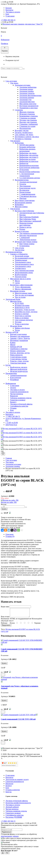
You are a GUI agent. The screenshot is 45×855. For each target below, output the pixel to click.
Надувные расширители (28, 106)
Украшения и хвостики (28, 108)
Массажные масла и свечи (20, 279)
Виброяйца (19, 205)
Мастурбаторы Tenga (27, 219)
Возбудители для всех (18, 367)
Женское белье (16, 301)
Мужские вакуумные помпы (26, 242)
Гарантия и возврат (17, 400)
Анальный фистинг (27, 102)
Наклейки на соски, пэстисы (26, 312)
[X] (12, 530)
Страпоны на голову (27, 126)
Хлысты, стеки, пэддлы (19, 361)
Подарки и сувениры (23, 139)
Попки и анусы (25, 227)
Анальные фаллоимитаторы (30, 95)
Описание (10, 534)
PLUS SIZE (19, 303)
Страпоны (19, 110)
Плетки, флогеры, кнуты (20, 353)
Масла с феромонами (23, 289)
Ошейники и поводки (18, 349)
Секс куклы (19, 248)
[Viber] (15, 530)
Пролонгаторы (20, 277)
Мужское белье (16, 326)
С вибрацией (24, 237)
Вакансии (14, 396)
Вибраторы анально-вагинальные (27, 150)
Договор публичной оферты (21, 404)
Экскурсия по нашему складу (17, 779)
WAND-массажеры (26, 145)
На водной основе (22, 256)
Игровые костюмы (22, 305)
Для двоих (14, 83)
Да (3, 853)
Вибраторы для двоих (28, 153)
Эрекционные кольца (27, 240)
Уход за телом (20, 297)
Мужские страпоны (27, 114)
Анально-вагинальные (28, 182)
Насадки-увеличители (28, 235)
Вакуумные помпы (26, 244)
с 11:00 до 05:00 (12, 423)
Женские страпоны (26, 112)
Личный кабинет (12, 807)
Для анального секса (23, 262)
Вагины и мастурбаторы (24, 211)
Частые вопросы (16, 394)
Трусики (18, 322)
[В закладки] (3, 453)
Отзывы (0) (10, 536)
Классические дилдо (27, 188)
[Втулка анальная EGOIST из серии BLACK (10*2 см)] (22, 431)
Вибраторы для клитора (28, 155)
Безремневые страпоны (28, 116)
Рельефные (14, 380)
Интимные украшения (19, 340)
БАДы (8, 365)
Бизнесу (13, 402)
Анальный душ (25, 100)
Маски (12, 345)
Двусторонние (25, 186)
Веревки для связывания (20, 336)
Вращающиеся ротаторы (29, 165)
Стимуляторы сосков (18, 357)
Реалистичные (25, 192)
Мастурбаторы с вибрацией (30, 221)
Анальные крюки (26, 89)
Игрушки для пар (21, 130)
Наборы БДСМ (16, 347)
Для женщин (15, 141)
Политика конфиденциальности (18, 803)
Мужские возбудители (19, 371)
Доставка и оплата (13, 12)
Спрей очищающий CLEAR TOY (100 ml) (18, 719)
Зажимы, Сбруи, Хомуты (20, 338)
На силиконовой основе (24, 258)
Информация (11, 383)
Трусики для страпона (28, 120)
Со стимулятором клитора (29, 178)
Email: (3, 827)
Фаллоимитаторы (22, 180)
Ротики (22, 229)
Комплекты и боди (22, 307)
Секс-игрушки (11, 81)
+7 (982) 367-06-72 (8, 20)
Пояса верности (16, 355)
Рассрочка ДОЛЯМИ (14, 817)
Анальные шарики (26, 97)
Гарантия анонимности (19, 392)
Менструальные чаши (23, 293)
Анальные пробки (26, 91)
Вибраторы (19, 143)
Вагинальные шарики (23, 202)
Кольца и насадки (22, 231)
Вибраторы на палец (27, 159)
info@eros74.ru (11, 425)
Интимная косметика (14, 252)
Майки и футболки (22, 328)
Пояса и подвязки (22, 318)
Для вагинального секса (24, 264)
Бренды (9, 792)
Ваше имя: (5, 607)
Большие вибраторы (27, 147)
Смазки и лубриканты (19, 254)
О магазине (10, 16)
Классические (15, 377)
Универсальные (21, 260)
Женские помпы (21, 207)
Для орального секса (23, 266)
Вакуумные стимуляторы (25, 200)
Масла (17, 281)
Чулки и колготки (22, 324)
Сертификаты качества (19, 406)
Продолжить (6, 625)
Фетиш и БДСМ (12, 332)
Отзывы (13, 408)
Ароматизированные (18, 375)
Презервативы (11, 373)
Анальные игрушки (22, 85)
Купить (4, 509)
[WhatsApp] (18, 530)
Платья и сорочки (22, 314)
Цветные (22, 198)
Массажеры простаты (27, 104)
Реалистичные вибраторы (29, 172)
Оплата (13, 388)
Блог (7, 14)
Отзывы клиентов (13, 790)
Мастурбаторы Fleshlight (29, 217)
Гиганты (22, 184)
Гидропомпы (24, 246)
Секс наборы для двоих (24, 135)
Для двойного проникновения (31, 233)
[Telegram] (8, 530)
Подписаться (6, 832)
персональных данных (10, 836)
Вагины (22, 215)
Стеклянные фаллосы (27, 196)
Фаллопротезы (25, 128)
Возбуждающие (21, 275)
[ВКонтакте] (2, 530)
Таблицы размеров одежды (21, 398)
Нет (7, 853)
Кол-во (3, 504)
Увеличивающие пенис (24, 272)
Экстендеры (19, 250)
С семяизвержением (27, 194)
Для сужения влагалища (24, 270)
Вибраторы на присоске (28, 161)
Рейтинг (4, 623)
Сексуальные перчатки (24, 320)
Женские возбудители (18, 369)
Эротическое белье (13, 299)
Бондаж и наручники (18, 334)
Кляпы (12, 342)
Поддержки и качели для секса (27, 137)
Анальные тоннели (26, 93)
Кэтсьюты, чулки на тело (24, 310)
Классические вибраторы (29, 167)
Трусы (17, 330)
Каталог (9, 8)
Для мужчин (15, 209)
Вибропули (23, 163)
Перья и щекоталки (17, 351)
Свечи (17, 283)
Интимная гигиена (17, 291)
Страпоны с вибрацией (28, 124)
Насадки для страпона (28, 122)
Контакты (9, 10)
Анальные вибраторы (27, 87)
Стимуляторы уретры (18, 359)
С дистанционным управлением (26, 175)
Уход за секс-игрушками (24, 295)
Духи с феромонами (23, 287)
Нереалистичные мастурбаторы (26, 224)
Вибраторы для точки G (28, 157)
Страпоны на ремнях (27, 118)
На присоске (24, 190)
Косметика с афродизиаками (21, 285)
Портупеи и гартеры (23, 316)
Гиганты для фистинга (24, 132)
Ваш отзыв (5, 617)
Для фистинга (20, 268)
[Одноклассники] (5, 530)
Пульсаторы (24, 170)
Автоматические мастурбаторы (31, 213)
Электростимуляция (18, 363)
